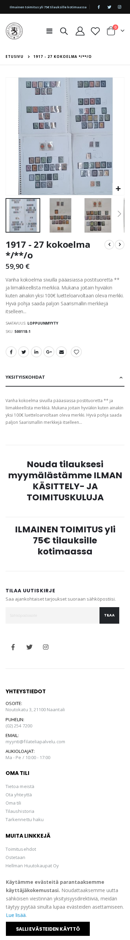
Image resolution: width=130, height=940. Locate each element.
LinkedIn (36, 351)
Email (61, 351)
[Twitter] (109, 6)
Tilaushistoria (20, 811)
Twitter (23, 351)
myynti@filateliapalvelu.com (35, 741)
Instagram (46, 647)
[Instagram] (119, 6)
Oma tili (13, 803)
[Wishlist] (95, 31)
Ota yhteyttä (19, 794)
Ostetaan (16, 857)
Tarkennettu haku (25, 819)
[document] (65, 907)
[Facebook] (98, 6)
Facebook (11, 351)
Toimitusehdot (21, 849)
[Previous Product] (109, 244)
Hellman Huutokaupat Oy (32, 865)
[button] (118, 189)
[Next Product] (119, 244)
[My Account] (80, 31)
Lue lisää (16, 915)
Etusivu (15, 56)
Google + (48, 351)
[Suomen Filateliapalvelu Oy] (14, 31)
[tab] (65, 377)
